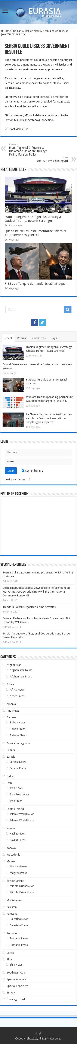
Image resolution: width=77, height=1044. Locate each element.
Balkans (18, 30)
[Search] (67, 309)
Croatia (11, 750)
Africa (10, 684)
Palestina (12, 913)
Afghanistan (14, 664)
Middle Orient (15, 880)
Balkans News (18, 735)
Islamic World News (22, 814)
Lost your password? (18, 479)
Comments (39, 338)
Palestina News (19, 918)
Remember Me (33, 470)
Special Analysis (16, 979)
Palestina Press (19, 925)
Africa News (17, 689)
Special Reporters (17, 985)
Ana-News (13, 710)
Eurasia (11, 756)
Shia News (16, 964)
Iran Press (16, 800)
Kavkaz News (18, 833)
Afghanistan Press (21, 676)
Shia (9, 959)
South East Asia (16, 972)
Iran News (16, 788)
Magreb (11, 861)
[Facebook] (34, 322)
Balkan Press (17, 729)
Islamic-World (15, 808)
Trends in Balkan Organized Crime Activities (29, 606)
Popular (22, 338)
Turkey (11, 992)
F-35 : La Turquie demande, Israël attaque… (37, 284)
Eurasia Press (18, 768)
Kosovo (11, 848)
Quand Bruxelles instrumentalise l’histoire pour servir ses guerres (36, 233)
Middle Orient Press (22, 892)
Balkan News (33, 30)
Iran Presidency (19, 794)
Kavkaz (11, 828)
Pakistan (12, 907)
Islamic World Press (22, 820)
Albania (11, 704)
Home (7, 30)
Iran (9, 782)
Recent (8, 338)
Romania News (19, 938)
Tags (54, 338)
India (10, 776)
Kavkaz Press (17, 840)
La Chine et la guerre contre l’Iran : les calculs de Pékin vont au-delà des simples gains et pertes (49, 418)
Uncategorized (16, 999)
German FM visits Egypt (52, 159)
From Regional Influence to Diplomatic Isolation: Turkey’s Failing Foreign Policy (28, 149)
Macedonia (13, 854)
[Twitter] (42, 322)
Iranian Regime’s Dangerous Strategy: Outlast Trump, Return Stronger (33, 219)
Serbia (11, 952)
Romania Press (19, 944)
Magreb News (18, 866)
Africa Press (17, 696)
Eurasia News (18, 761)
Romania (12, 933)
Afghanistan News (21, 670)
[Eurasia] (38, 11)
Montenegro (14, 900)
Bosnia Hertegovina (19, 743)
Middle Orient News (22, 886)
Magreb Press (18, 872)
